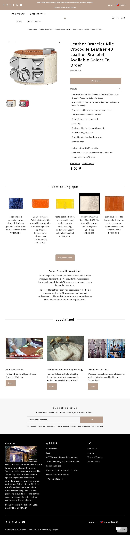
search (90, 453)
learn (10, 383)
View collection (65, 257)
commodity (37, 14)
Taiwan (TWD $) (110, 522)
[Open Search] (113, 18)
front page (18, 14)
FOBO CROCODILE (30, 529)
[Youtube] (21, 5)
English (110, 5)
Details (73, 88)
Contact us (75, 164)
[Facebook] (4, 5)
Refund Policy (93, 461)
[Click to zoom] (59, 42)
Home (30, 30)
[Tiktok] (13, 5)
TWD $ (122, 5)
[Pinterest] (10, 5)
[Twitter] (17, 5)
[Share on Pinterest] (80, 169)
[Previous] (9, 42)
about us (33, 21)
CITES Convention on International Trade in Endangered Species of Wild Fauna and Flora (62, 461)
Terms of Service (95, 457)
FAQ (48, 453)
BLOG (19, 21)
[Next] (15, 42)
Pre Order (95, 81)
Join (91, 420)
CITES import (88, 164)
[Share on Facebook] (72, 169)
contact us (92, 448)
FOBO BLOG (51, 448)
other (35, 30)
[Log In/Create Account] (117, 18)
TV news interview (54, 479)
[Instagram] (7, 5)
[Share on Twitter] (76, 169)
